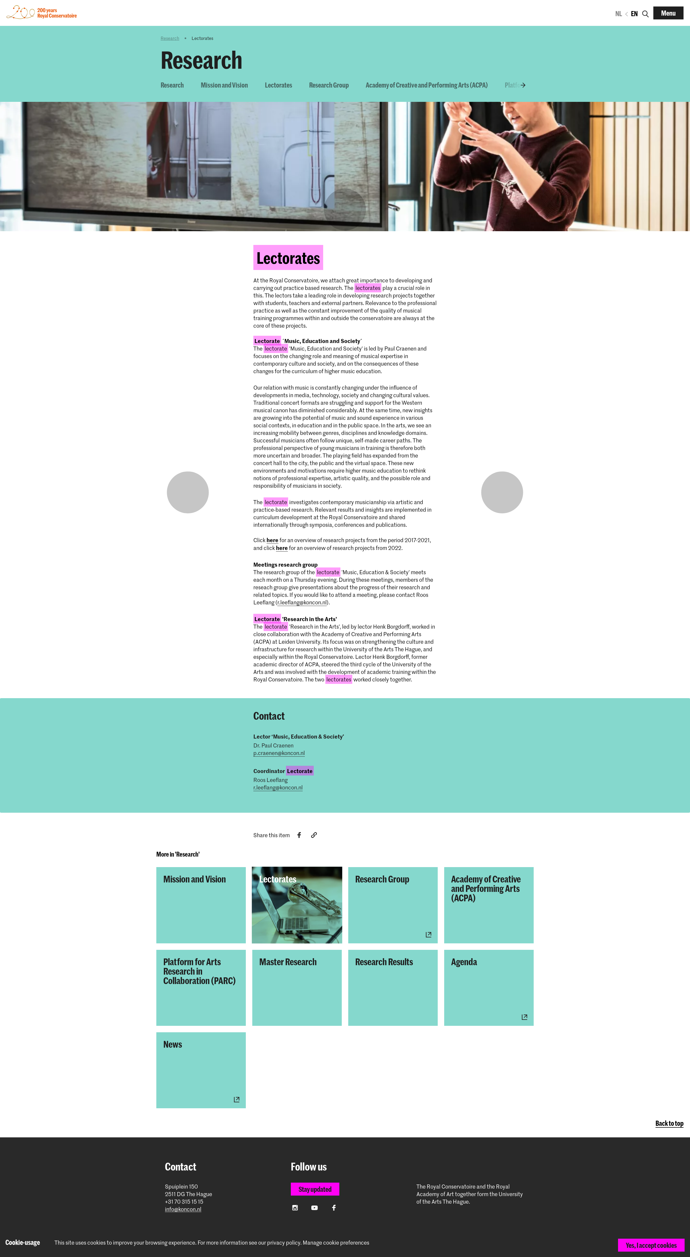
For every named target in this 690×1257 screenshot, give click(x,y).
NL (618, 13)
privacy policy (283, 1242)
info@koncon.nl (183, 1209)
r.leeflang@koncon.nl (302, 602)
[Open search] (645, 13)
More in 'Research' (178, 854)
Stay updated (315, 1189)
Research (170, 38)
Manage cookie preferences (336, 1242)
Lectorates (278, 85)
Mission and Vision (224, 85)
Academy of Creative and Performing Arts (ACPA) (427, 85)
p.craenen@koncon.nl (279, 752)
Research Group (329, 85)
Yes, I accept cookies (651, 1245)
